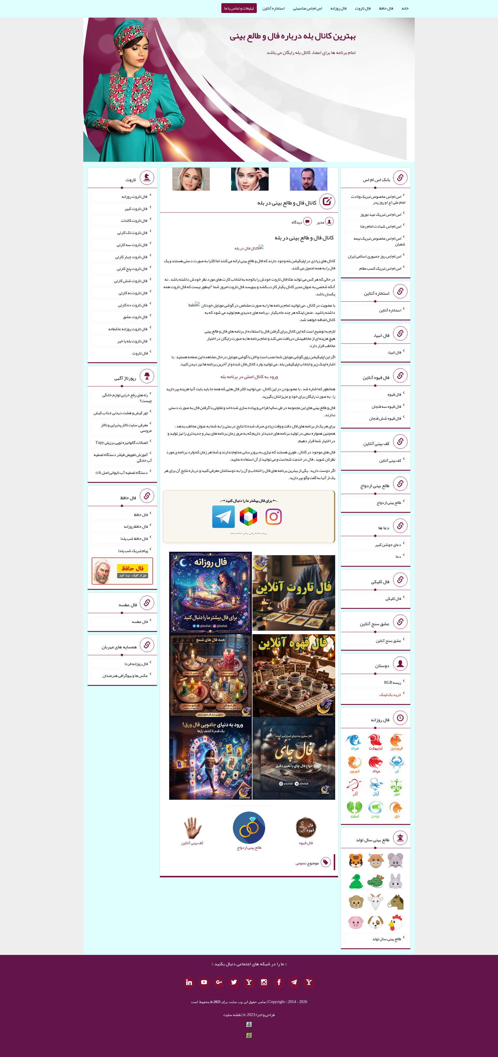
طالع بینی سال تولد (386, 939)
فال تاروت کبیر (136, 208)
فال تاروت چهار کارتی (131, 256)
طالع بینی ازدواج (389, 502)
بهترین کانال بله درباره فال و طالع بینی (293, 35)
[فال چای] (293, 760)
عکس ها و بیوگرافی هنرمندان (125, 675)
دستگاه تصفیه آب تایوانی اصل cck (122, 472)
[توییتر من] (234, 983)
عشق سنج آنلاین (388, 640)
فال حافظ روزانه (136, 526)
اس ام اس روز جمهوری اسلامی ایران (374, 256)
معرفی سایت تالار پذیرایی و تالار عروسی (126, 427)
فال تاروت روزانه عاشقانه (128, 329)
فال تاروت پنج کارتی (132, 268)
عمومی (301, 863)
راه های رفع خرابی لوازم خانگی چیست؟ (127, 398)
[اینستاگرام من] (264, 983)
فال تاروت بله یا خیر (132, 341)
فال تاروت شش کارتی (131, 281)
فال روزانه (338, 8)
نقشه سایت (232, 1015)
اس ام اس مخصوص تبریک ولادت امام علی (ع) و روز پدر (378, 199)
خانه (405, 8)
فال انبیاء (394, 352)
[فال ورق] (210, 760)
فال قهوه (394, 394)
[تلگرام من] (294, 983)
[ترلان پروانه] (250, 180)
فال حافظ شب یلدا (134, 538)
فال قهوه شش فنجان (385, 418)
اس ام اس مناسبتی (307, 8)
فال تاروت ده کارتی (133, 305)
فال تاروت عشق (135, 317)
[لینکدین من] (189, 983)
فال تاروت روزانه (135, 196)
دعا (398, 556)
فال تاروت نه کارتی (133, 293)
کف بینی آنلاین (390, 460)
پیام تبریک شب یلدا (133, 551)
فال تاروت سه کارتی (132, 245)
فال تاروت (363, 8)
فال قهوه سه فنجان (386, 406)
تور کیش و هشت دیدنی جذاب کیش (121, 413)
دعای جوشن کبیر (388, 544)
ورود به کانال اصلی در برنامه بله (249, 376)
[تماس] (249, 983)
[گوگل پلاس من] (219, 983)
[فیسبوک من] (279, 983)
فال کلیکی (393, 598)
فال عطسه (140, 621)
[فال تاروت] (293, 594)
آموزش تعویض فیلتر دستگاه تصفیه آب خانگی (123, 457)
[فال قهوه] (293, 677)
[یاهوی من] (309, 983)
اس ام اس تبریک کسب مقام (380, 268)
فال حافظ (386, 8)
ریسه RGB (392, 682)
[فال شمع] (210, 677)
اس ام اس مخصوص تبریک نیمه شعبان (379, 241)
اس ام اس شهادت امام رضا (380, 226)
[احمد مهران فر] (308, 180)
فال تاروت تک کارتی (132, 232)
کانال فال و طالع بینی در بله (286, 202)
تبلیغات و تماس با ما (239, 8)
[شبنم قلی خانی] (191, 180)
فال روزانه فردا (136, 663)
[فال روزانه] (210, 594)
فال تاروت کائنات (134, 220)
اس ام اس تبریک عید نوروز (380, 214)
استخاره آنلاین (273, 8)
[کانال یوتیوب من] (204, 983)
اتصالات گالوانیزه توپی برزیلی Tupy (121, 442)
